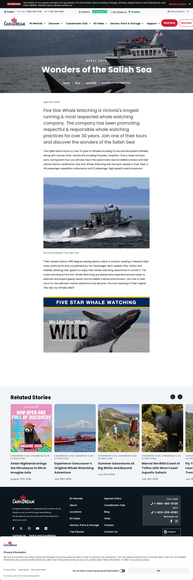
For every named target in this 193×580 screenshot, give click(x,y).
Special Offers (112, 498)
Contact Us (19, 535)
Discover (54, 23)
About (73, 505)
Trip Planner (77, 531)
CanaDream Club (76, 23)
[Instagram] (29, 528)
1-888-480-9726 (166, 503)
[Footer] (170, 521)
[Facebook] (13, 528)
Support (152, 23)
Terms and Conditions (42, 535)
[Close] (45, 23)
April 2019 (91, 82)
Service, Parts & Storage (125, 23)
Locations (75, 511)
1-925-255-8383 (166, 512)
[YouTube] (37, 528)
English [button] (10, 11)
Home (66, 82)
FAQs (107, 518)
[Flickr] (46, 528)
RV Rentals (36, 23)
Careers (109, 525)
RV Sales (99, 23)
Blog (77, 82)
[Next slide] (180, 396)
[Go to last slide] (172, 396)
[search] (188, 11)
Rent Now (169, 22)
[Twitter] (21, 528)
